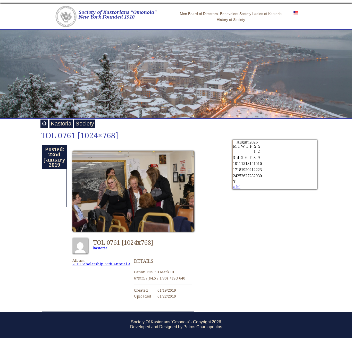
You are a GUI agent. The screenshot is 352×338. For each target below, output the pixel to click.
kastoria (100, 248)
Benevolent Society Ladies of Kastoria (251, 14)
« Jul (236, 187)
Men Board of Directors (199, 14)
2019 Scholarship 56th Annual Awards (107, 263)
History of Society (231, 20)
